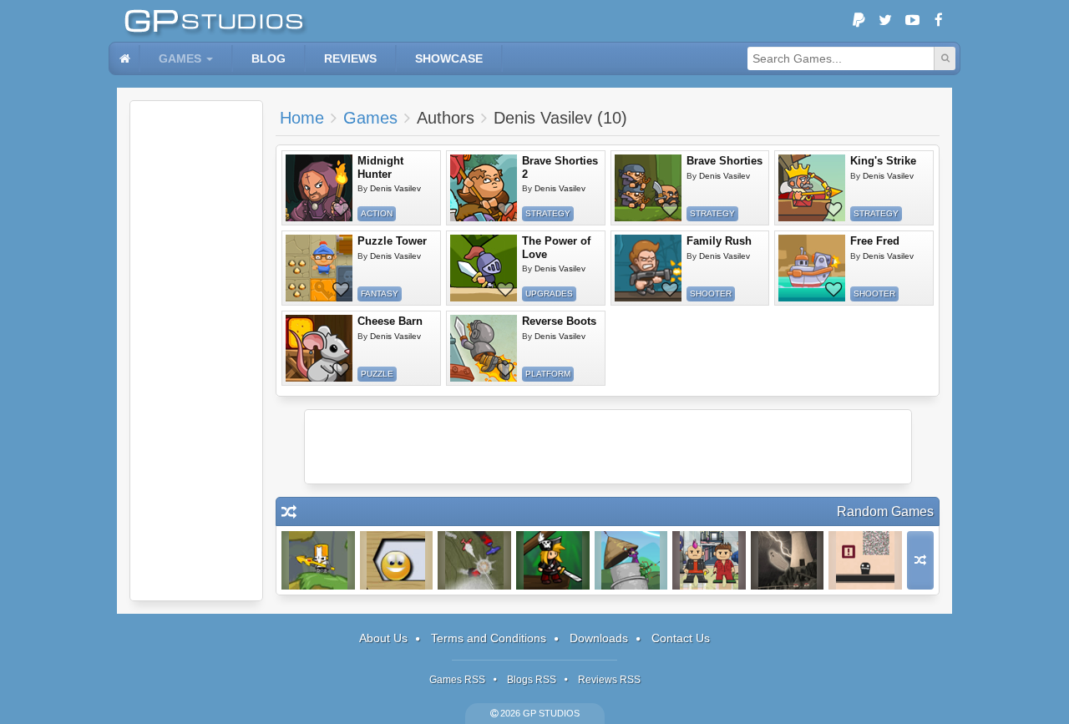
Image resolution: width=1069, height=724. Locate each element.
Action (377, 213)
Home (302, 118)
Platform (547, 373)
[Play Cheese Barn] (319, 348)
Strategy (547, 213)
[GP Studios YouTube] (912, 21)
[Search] (944, 58)
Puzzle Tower (392, 241)
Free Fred (874, 241)
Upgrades (549, 293)
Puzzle (377, 373)
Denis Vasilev (395, 188)
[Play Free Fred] (811, 268)
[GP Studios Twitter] (885, 21)
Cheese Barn (390, 321)
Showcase (449, 58)
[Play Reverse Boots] (483, 348)
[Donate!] (858, 21)
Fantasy (379, 293)
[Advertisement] (196, 350)
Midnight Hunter (380, 167)
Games (180, 58)
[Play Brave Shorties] (648, 187)
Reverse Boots (559, 321)
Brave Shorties (724, 160)
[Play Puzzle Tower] (319, 268)
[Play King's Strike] (811, 187)
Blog (268, 58)
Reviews (350, 58)
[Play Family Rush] (648, 268)
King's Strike (883, 160)
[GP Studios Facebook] (938, 21)
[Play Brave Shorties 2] (483, 187)
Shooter (711, 293)
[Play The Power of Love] (483, 268)
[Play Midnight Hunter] (319, 187)
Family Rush (719, 241)
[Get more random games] (920, 560)
